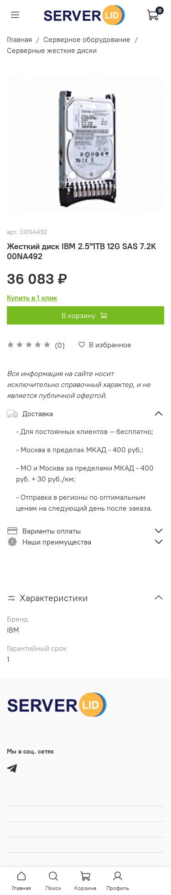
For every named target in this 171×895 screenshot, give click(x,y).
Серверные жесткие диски (52, 50)
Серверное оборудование (86, 39)
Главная (19, 39)
